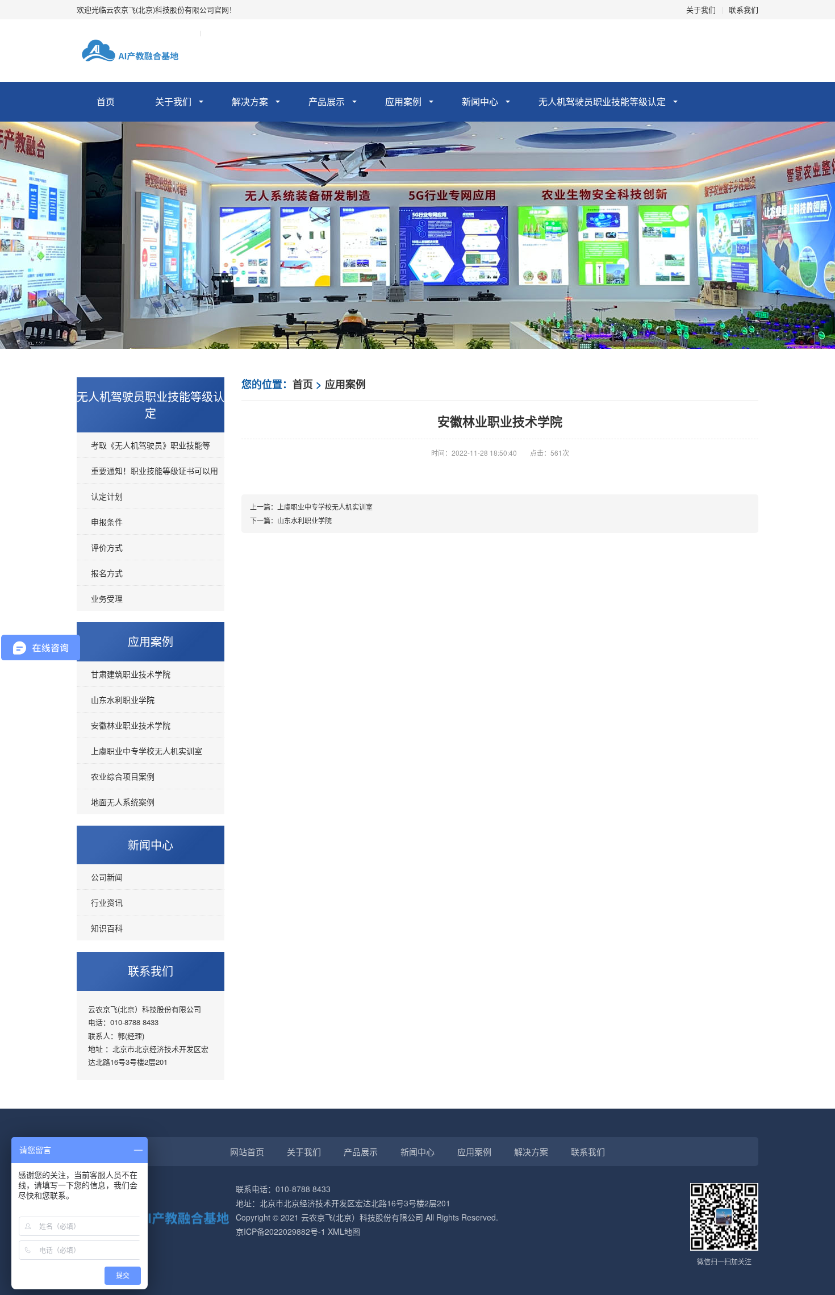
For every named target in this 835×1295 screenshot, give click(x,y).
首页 (106, 101)
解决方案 (250, 101)
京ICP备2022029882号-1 (280, 1231)
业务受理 (107, 598)
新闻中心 (480, 101)
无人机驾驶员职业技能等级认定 (602, 101)
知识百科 (107, 928)
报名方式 (107, 572)
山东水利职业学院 (123, 699)
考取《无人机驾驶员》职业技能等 (150, 445)
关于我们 (701, 9)
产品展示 (326, 101)
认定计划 (107, 496)
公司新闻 (107, 876)
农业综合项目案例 (123, 776)
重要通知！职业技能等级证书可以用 (154, 470)
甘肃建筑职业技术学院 (130, 674)
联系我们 (743, 9)
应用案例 (403, 101)
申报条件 (107, 521)
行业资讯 (107, 902)
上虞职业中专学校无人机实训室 (146, 750)
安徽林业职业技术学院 (130, 725)
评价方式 (107, 547)
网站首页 (247, 1151)
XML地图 (344, 1231)
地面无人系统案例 (123, 801)
